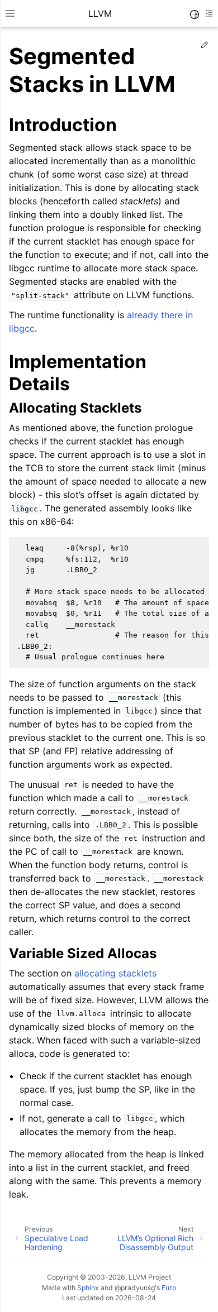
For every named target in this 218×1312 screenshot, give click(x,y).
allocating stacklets (115, 973)
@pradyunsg (135, 1288)
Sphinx (88, 1288)
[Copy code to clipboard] (197, 548)
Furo (169, 1288)
